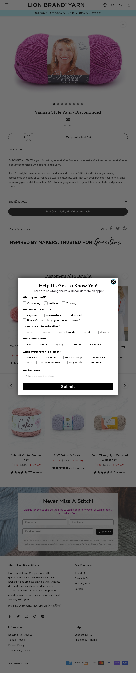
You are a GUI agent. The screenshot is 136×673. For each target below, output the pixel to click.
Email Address (31, 370)
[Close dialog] (113, 281)
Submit (68, 386)
